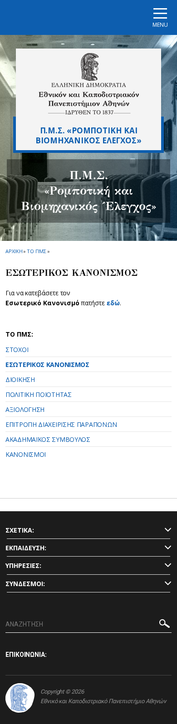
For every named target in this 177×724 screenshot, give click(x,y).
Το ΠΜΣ (36, 251)
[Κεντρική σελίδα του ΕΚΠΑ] (19, 698)
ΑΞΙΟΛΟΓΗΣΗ (24, 409)
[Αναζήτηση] (164, 625)
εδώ (113, 302)
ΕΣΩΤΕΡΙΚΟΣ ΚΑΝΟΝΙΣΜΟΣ (47, 364)
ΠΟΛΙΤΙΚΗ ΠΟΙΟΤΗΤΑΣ (38, 394)
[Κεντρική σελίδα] (89, 83)
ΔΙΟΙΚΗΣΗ (20, 379)
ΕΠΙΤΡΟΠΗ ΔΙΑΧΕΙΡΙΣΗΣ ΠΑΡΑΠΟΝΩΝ (61, 424)
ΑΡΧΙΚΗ (13, 251)
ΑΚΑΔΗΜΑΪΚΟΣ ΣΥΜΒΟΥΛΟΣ (47, 439)
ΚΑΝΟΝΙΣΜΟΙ (25, 454)
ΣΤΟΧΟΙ (16, 349)
